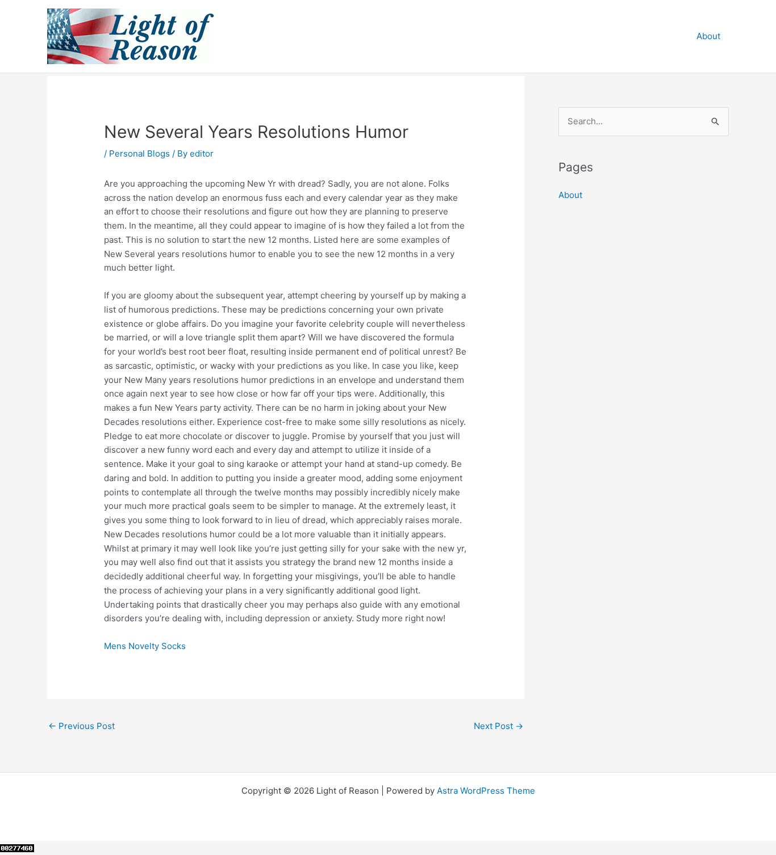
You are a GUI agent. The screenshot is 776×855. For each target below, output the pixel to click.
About (708, 36)
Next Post (498, 726)
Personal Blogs (139, 153)
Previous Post (81, 726)
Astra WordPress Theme (486, 790)
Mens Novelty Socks (145, 646)
